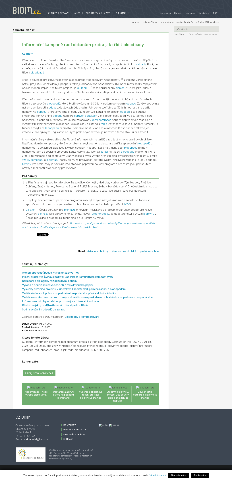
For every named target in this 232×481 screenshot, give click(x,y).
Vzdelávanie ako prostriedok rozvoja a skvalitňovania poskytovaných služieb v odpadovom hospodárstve (87, 297)
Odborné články (24, 30)
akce (77, 13)
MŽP (127, 204)
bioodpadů (37, 72)
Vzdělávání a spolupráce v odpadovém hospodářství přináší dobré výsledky (69, 293)
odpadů (125, 111)
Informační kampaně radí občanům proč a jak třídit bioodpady (190, 22)
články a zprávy (58, 13)
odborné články (150, 22)
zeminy (26, 164)
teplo (104, 124)
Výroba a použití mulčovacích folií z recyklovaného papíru (57, 285)
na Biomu (180, 34)
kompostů (37, 159)
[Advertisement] (196, 61)
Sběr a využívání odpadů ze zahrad (43, 309)
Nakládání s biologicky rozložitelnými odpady (49, 281)
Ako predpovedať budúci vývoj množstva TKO (50, 272)
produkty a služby (98, 13)
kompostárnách (101, 120)
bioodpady (139, 64)
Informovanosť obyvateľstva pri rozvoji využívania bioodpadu (60, 301)
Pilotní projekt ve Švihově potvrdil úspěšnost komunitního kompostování (67, 277)
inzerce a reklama (170, 13)
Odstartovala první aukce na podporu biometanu (63, 394)
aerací (104, 151)
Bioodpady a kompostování (82, 316)
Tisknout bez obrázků (124, 251)
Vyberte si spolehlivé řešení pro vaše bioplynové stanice (90, 394)
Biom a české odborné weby (203, 34)
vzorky (26, 159)
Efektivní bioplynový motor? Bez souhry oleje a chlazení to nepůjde (118, 396)
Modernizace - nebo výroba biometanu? (36, 393)
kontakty (204, 13)
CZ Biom (27, 53)
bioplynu (148, 213)
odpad (53, 107)
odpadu (131, 103)
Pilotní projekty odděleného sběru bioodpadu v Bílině (55, 305)
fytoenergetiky (100, 213)
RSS (215, 13)
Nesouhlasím (178, 475)
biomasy (43, 213)
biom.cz (135, 22)
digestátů (52, 159)
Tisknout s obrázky (97, 251)
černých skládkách (85, 115)
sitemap (190, 13)
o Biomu (121, 13)
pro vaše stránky (74, 434)
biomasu (120, 88)
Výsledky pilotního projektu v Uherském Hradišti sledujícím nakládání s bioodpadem (74, 289)
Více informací (158, 475)
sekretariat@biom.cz (36, 439)
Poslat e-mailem (149, 251)
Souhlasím (200, 475)
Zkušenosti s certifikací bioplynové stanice (145, 394)
